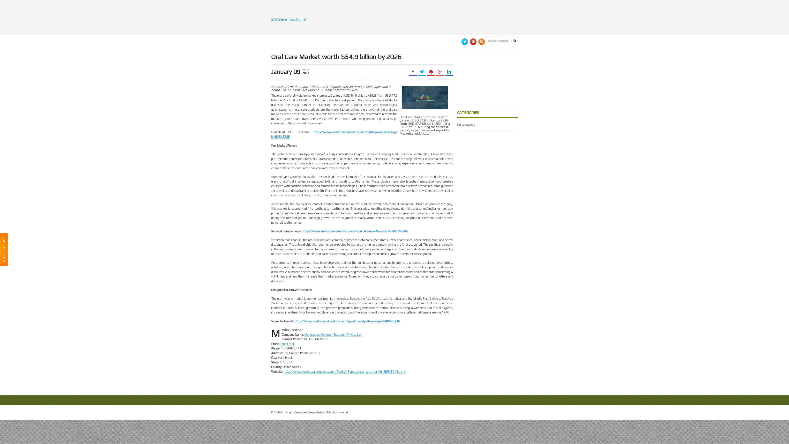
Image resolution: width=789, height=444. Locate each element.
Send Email (287, 344)
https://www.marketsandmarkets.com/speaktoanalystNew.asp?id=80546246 (347, 321)
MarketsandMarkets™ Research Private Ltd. (333, 334)
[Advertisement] (443, 19)
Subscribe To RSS (4, 248)
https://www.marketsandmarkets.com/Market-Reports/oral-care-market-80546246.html (344, 371)
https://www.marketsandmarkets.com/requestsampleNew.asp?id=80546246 (355, 231)
